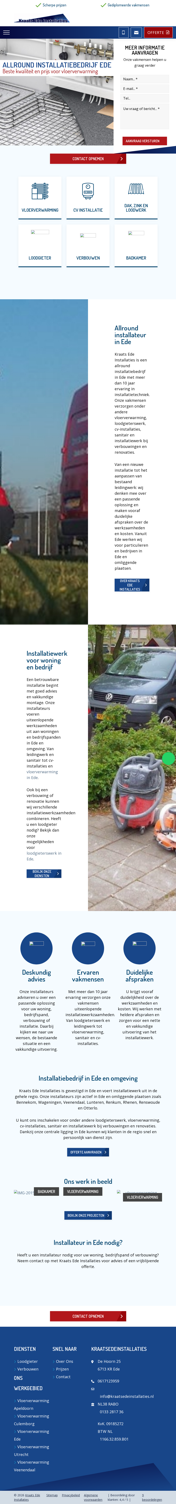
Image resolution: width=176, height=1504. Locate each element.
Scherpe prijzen (54, 5)
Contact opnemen (88, 158)
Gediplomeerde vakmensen (128, 5)
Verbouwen (27, 1369)
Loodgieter (27, 1361)
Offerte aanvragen (86, 1152)
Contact (63, 1376)
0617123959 (108, 1381)
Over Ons (64, 1361)
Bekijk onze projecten (86, 1215)
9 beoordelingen (152, 1497)
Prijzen (62, 1369)
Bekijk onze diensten (42, 873)
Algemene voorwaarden (93, 1497)
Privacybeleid (71, 1495)
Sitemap (52, 1495)
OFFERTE (155, 32)
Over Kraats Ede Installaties (130, 585)
